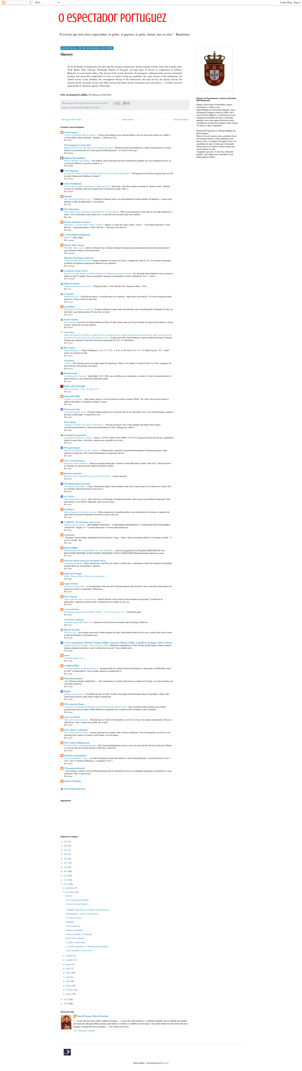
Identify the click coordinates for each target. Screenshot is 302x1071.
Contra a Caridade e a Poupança (79, 934)
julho (68, 968)
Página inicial (127, 119)
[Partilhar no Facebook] (125, 103)
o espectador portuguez (112, 18)
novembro (70, 892)
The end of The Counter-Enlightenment (80, 745)
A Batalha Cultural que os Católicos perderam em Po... (88, 909)
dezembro (70, 887)
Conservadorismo (73, 925)
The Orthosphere (72, 209)
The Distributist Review (74, 788)
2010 (66, 1003)
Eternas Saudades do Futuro (77, 222)
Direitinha (70, 921)
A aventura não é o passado (75, 376)
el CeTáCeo (69, 496)
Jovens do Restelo (72, 717)
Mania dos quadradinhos (75, 755)
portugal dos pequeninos (75, 435)
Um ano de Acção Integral (76, 903)
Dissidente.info (70, 373)
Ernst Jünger (70, 422)
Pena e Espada (70, 596)
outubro (69, 955)
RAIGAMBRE (71, 547)
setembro (70, 959)
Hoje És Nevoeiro (72, 629)
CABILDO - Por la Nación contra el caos (82, 522)
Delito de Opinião (72, 283)
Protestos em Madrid (74, 930)
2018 (66, 858)
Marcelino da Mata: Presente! (76, 463)
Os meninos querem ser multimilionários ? (81, 668)
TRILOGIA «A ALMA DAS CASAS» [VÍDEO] (83, 224)
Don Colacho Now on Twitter (76, 732)
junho (68, 972)
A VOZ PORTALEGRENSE (77, 234)
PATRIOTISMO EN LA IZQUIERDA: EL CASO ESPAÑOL (88, 550)
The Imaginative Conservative (77, 145)
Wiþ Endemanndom (73, 678)
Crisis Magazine (71, 170)
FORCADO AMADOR (74, 386)
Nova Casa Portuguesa (74, 460)
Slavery (69, 895)
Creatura (68, 363)
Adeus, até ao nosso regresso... (76, 719)
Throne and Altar (72, 409)
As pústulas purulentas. (73, 563)
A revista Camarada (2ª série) (76, 758)
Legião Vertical (70, 583)
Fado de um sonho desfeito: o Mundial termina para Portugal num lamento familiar (98, 273)
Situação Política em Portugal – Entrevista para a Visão (86, 645)
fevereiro (70, 989)
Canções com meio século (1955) (78, 286)
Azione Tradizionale (73, 183)
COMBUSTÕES (71, 665)
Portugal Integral (72, 447)
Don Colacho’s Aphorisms (76, 729)
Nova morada (70, 322)
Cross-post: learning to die (75, 412)
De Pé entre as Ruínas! (75, 938)
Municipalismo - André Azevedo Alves (82, 913)
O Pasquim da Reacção (74, 768)
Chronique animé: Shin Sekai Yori (78, 622)
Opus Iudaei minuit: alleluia (75, 499)
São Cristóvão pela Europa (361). (78, 199)
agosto (69, 964)
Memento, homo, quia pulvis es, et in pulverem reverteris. (88, 476)
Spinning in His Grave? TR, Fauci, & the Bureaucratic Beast (88, 147)
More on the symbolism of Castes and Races (82, 450)
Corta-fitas (69, 293)
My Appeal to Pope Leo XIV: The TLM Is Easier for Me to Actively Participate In (97, 173)
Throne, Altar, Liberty (74, 245)
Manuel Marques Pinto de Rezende (92, 1016)
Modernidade (94, 107)
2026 (66, 841)
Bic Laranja (69, 347)
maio (68, 976)
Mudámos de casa (71, 296)
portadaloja (69, 306)
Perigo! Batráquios (72, 350)
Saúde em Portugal (72, 573)
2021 (66, 849)
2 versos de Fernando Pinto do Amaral (80, 135)
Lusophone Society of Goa (76, 270)
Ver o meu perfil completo (84, 1030)
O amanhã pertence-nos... (74, 658)
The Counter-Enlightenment (77, 742)
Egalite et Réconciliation (74, 157)
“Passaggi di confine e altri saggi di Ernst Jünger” (84, 424)
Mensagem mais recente (71, 119)
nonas (67, 655)
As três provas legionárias (74, 586)
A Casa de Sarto (71, 609)
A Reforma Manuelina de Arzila (77, 260)
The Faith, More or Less (74, 247)
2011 (66, 999)
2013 (66, 879)
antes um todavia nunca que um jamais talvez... (85, 560)
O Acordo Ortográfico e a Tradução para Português (87, 946)
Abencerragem (70, 132)
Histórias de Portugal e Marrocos (79, 257)
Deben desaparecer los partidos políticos (80, 512)
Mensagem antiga (181, 119)
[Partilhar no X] (121, 103)
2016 (66, 867)
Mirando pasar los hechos (74, 524)
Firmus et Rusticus (72, 781)
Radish (67, 691)
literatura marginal (72, 473)
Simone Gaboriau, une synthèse (77, 160)
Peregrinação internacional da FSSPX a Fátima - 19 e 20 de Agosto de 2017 (95, 612)
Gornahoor (69, 360)
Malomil (67, 196)
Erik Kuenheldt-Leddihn (79, 107)
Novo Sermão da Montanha (77, 899)
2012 (66, 884)
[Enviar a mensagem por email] (115, 103)
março (69, 985)
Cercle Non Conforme (74, 619)
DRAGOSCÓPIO (72, 396)
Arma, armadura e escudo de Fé (79, 950)
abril (68, 981)
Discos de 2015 (70, 632)
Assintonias (69, 534)
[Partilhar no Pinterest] (128, 103)
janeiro (69, 993)
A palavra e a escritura (73, 399)
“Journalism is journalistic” (75, 486)
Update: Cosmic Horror (74, 694)
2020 (66, 854)
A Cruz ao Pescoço (74, 917)
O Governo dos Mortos (74, 704)
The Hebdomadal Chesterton (77, 483)
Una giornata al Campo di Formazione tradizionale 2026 (87, 186)
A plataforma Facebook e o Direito (78, 437)
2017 (66, 862)
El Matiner (69, 509)
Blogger (165, 1062)
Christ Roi (69, 332)
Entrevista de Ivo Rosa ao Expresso (78, 309)
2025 (66, 845)
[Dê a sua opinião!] (118, 103)
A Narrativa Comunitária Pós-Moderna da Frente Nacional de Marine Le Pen (95, 706)
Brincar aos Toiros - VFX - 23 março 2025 (81, 389)
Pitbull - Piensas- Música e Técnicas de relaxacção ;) (85, 576)
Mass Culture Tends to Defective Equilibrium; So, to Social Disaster (91, 211)
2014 (66, 875)
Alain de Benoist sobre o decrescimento (80, 599)
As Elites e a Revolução (75, 942)
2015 (66, 871)
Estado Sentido (71, 319)
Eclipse (67, 237)
